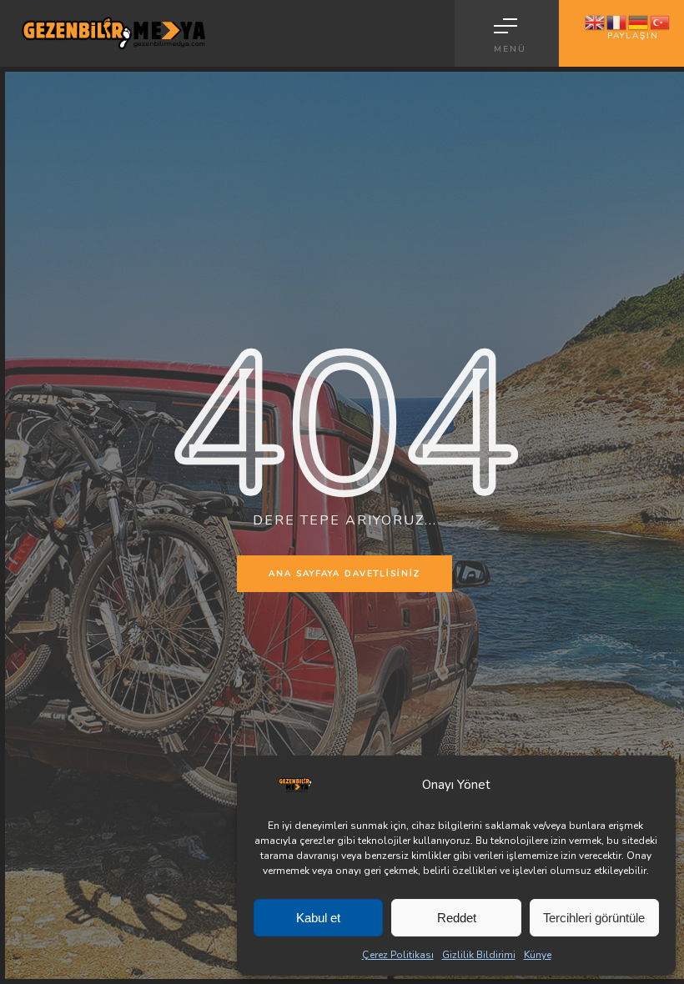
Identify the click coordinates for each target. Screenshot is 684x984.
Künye (537, 954)
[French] (617, 22)
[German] (639, 22)
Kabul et (318, 918)
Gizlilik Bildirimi (479, 954)
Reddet (456, 918)
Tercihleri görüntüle (594, 918)
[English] (595, 22)
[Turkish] (660, 22)
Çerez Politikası (398, 954)
